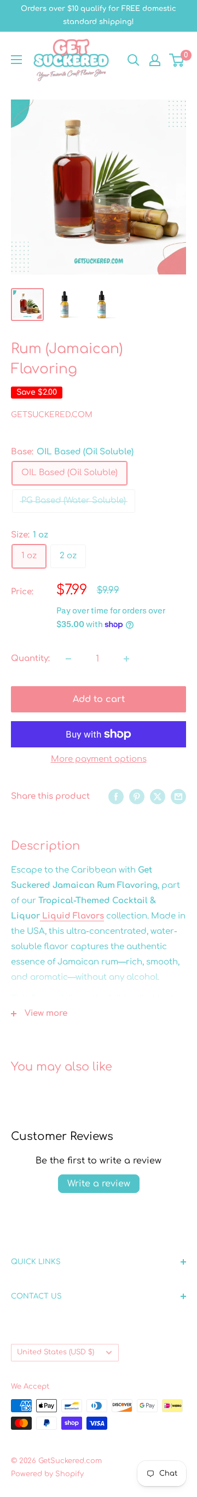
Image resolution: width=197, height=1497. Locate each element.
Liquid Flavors (72, 916)
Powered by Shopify (47, 1474)
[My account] (154, 60)
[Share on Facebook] (116, 796)
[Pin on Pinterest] (136, 796)
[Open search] (134, 60)
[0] (177, 60)
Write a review (98, 1184)
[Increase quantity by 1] (126, 658)
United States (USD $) (55, 1352)
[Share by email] (178, 796)
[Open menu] (16, 59)
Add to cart (99, 699)
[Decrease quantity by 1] (68, 658)
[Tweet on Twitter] (157, 796)
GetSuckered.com (51, 415)
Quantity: (30, 658)
